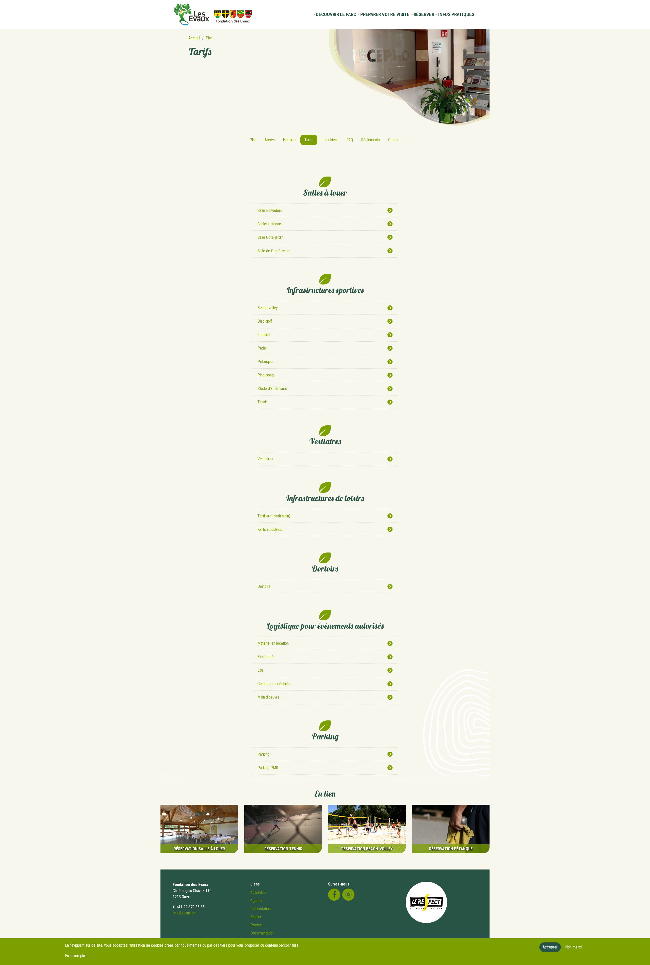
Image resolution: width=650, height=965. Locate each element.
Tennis (262, 402)
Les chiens (329, 139)
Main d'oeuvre (268, 697)
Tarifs (308, 139)
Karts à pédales (269, 529)
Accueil (194, 38)
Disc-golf (264, 321)
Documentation (262, 933)
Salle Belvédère (269, 210)
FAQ (350, 139)
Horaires (289, 139)
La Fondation (260, 908)
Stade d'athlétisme (272, 388)
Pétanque (265, 361)
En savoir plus (76, 955)
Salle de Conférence (273, 250)
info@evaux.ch (184, 913)
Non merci (573, 947)
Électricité (265, 656)
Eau (260, 670)
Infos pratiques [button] (456, 14)
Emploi (255, 916)
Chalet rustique (269, 224)
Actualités (258, 892)
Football (263, 334)
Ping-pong (265, 375)
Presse (256, 925)
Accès (270, 139)
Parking (263, 754)
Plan (209, 38)
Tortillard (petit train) (273, 516)
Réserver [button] (424, 14)
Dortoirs (263, 586)
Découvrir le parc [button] (336, 14)
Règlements (370, 139)
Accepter (550, 947)
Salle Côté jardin (270, 237)
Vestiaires (265, 458)
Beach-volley (267, 307)
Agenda (256, 900)
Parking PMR (267, 767)
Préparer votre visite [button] (385, 14)
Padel (262, 348)
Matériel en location (273, 643)
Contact (394, 139)
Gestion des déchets (273, 683)
